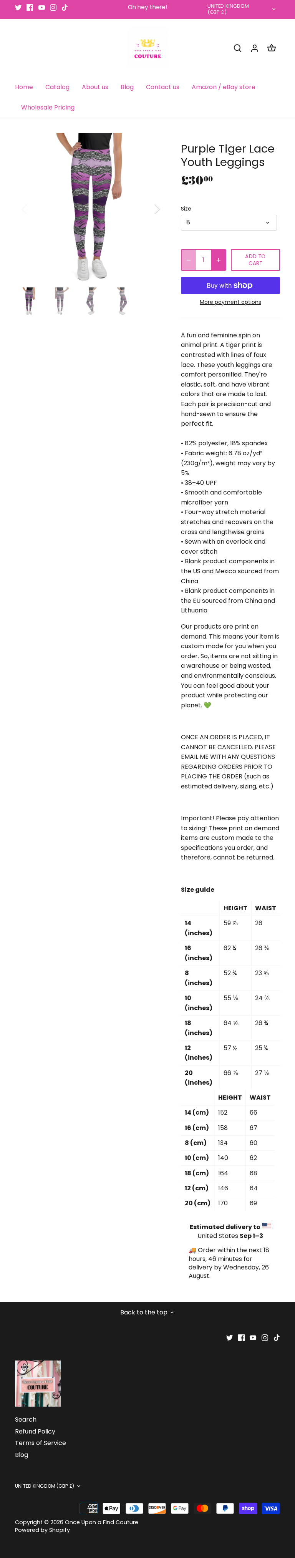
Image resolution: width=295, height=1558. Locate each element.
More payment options (230, 302)
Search (25, 1419)
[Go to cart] (271, 47)
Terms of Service (40, 1443)
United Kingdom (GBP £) (228, 9)
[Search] (237, 47)
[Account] (254, 47)
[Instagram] (53, 7)
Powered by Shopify (42, 1530)
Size (186, 209)
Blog (21, 1454)
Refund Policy (35, 1431)
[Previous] (34, 208)
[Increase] (218, 259)
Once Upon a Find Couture (101, 1522)
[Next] (147, 208)
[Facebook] (30, 7)
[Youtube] (41, 7)
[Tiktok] (64, 7)
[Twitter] (18, 7)
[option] (90, 208)
